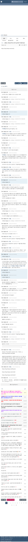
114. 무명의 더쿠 (4, 162)
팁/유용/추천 (10, 40)
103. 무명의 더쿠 (4, 102)
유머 (17, 38)
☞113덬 (7, 169)
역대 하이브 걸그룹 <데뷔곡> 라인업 (8, 440)
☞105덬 (16, 265)
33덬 (10, 131)
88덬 (10, 185)
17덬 (10, 241)
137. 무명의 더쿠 (4, 302)
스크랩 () (25, 83)
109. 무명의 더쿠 (4, 131)
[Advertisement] (14, 20)
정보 (24, 38)
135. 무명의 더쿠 (4, 292)
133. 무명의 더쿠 (4, 280)
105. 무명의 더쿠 (4, 111)
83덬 (10, 175)
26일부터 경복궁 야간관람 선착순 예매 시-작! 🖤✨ (11, 489)
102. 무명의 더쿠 (4, 97)
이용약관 (6, 536)
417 (5, 393)
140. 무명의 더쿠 (4, 322)
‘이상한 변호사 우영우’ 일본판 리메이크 (9, 473)
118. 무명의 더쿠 (4, 185)
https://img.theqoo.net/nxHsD (8, 372)
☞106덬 (4, 128)
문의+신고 (7, 537)
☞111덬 (3, 169)
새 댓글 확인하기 (14, 384)
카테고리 (4, 35)
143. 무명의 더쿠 (4, 336)
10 (25, 502)
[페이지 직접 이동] (12, 505)
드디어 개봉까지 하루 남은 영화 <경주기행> (10, 496)
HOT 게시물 (11, 499)
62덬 (10, 147)
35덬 (10, 102)
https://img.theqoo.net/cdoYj (7, 48)
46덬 (10, 349)
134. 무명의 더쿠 (4, 286)
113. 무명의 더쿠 (4, 152)
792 (20, 414)
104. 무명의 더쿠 (4, 106)
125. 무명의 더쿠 (4, 231)
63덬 (10, 162)
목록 (4, 83)
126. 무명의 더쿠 (4, 236)
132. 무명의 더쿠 (4, 275)
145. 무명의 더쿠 (4, 349)
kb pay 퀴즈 (3, 470)
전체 (4, 38)
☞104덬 (12, 265)
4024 (15, 422)
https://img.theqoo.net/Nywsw (9, 368)
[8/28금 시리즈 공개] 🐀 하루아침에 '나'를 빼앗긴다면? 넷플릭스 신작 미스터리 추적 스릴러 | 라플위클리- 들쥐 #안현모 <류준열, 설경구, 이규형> (11, 444)
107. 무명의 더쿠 (4, 121)
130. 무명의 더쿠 (4, 259)
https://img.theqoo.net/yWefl (8, 353)
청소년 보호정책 (19, 536)
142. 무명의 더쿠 (4, 332)
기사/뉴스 (4, 40)
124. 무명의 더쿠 (4, 223)
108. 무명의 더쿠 (4, 126)
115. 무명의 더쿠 (4, 167)
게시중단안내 (24, 536)
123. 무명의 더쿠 (4, 218)
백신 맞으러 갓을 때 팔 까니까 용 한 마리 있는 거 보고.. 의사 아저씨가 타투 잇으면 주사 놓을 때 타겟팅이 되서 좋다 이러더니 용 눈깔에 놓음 (11, 455)
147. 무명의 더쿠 (4, 377)
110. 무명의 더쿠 (4, 138)
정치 (17, 40)
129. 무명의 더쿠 (4, 254)
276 (3, 417)
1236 (9, 426)
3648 (15, 420)
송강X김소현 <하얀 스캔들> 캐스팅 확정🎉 (9, 451)
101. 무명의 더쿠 (4, 92)
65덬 (10, 259)
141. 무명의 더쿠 (4, 327)
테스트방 (2, 537)
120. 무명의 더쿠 (4, 200)
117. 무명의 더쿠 (4, 180)
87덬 (10, 247)
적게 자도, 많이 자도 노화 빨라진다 (8, 486)
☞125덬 (5, 267)
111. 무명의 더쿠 (4, 142)
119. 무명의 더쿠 (4, 191)
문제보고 (11, 537)
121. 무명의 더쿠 (4, 208)
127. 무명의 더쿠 (4, 241)
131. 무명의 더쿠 (4, 270)
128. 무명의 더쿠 (4, 247)
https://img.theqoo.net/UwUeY (9, 375)
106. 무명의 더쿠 (4, 116)
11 (18, 456)
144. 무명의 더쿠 (4, 341)
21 (8, 480)
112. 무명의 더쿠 (4, 147)
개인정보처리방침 (12, 536)
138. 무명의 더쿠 (4, 307)
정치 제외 (24, 499)
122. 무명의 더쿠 (4, 213)
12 (17, 494)
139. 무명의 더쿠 (4, 317)
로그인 (25, 1)
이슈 (11, 38)
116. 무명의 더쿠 (4, 175)
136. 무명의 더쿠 (4, 297)
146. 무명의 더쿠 (4, 366)
